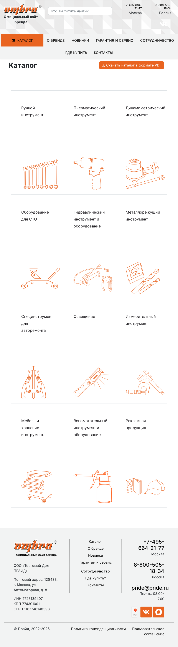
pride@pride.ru (150, 588)
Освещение (84, 316)
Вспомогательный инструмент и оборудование (90, 427)
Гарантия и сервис (114, 40)
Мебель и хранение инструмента (33, 427)
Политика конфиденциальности (98, 629)
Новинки (80, 40)
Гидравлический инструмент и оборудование (89, 219)
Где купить (76, 52)
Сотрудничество (157, 40)
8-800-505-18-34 (149, 568)
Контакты (103, 52)
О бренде (56, 40)
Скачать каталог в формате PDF (133, 65)
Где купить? (95, 578)
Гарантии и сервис (95, 562)
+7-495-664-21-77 (151, 545)
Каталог (25, 40)
